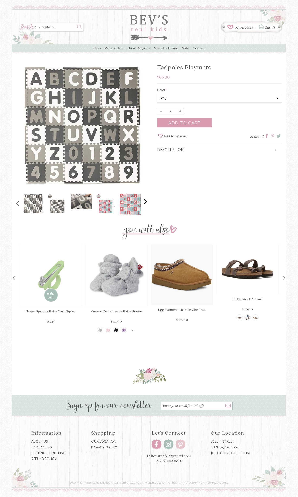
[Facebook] (156, 444)
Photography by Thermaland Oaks (205, 483)
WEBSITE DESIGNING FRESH (162, 483)
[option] (81, 126)
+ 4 (131, 330)
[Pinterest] (180, 444)
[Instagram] (168, 444)
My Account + (245, 27)
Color (161, 90)
